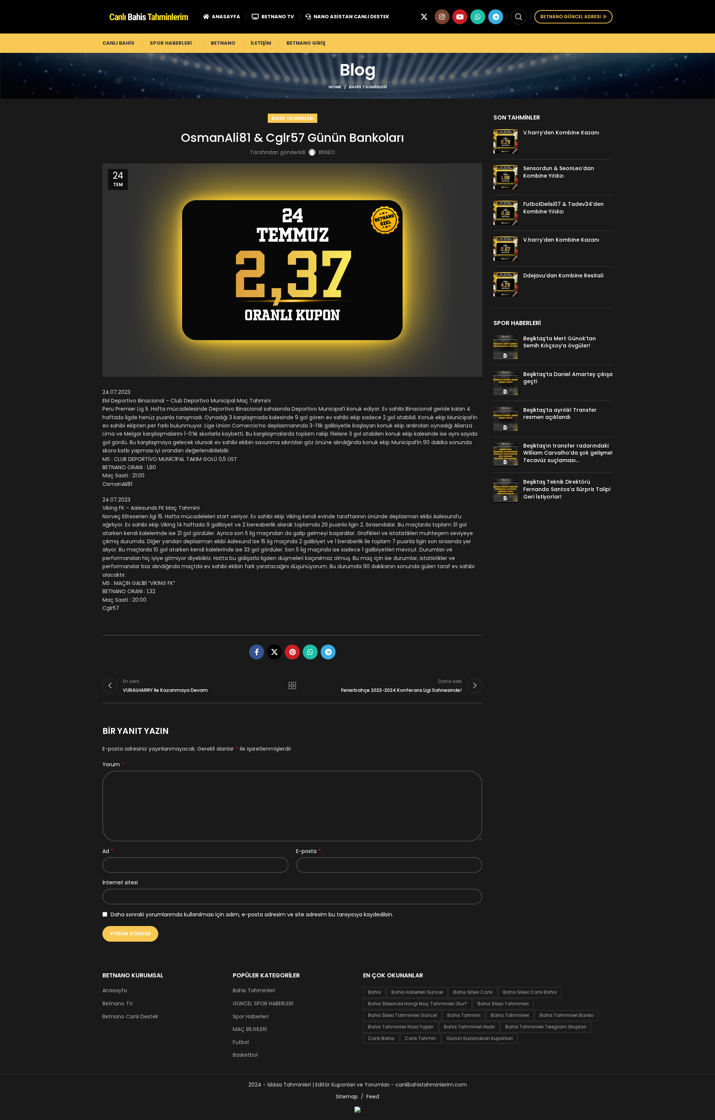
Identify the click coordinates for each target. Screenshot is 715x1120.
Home (334, 87)
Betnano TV (117, 1003)
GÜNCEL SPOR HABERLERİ (263, 1003)
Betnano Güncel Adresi (570, 16)
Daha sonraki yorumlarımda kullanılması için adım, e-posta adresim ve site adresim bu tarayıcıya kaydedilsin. (252, 914)
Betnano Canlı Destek (130, 1016)
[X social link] (424, 16)
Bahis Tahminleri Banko (567, 1015)
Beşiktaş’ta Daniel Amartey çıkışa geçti (568, 377)
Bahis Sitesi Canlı (473, 992)
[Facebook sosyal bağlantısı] (256, 652)
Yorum (113, 764)
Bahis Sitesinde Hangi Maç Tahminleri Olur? (417, 1003)
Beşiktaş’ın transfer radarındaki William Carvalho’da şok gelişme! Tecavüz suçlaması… (568, 453)
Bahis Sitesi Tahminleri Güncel (402, 1015)
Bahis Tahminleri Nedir (469, 1027)
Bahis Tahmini (463, 1015)
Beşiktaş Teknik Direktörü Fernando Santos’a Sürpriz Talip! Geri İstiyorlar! (567, 489)
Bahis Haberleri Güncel (417, 992)
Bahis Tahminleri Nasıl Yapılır (400, 1027)
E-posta (308, 851)
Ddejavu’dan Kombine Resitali (563, 275)
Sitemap (347, 1096)
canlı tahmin (420, 1038)
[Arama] (518, 16)
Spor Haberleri (250, 1016)
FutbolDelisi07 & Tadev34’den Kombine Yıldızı (563, 207)
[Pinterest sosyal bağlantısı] (292, 652)
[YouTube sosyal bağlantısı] (459, 16)
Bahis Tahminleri (368, 87)
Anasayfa (114, 990)
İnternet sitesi (120, 882)
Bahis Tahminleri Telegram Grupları (545, 1027)
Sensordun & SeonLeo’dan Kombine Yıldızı (558, 172)
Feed (372, 1096)
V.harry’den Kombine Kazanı (561, 132)
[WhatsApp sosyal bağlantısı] (477, 16)
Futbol (241, 1042)
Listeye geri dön (292, 685)
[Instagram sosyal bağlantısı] (442, 16)
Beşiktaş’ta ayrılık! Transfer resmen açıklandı (560, 413)
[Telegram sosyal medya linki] (495, 16)
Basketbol (245, 1055)
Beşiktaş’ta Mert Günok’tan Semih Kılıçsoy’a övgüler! (559, 342)
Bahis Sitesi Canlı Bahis (530, 992)
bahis (374, 992)
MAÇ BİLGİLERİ (250, 1029)
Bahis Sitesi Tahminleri (503, 1003)
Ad (108, 851)
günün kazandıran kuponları (480, 1038)
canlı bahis (381, 1038)
